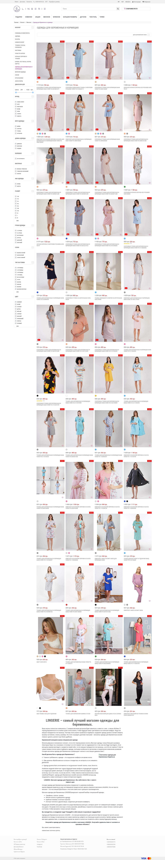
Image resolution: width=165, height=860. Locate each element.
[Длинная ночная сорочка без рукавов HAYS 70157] (138, 61)
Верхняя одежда (20, 72)
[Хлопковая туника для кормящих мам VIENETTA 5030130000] (109, 61)
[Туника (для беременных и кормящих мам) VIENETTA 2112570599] (79, 374)
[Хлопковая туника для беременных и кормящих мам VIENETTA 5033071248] (109, 165)
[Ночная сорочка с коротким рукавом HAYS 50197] (50, 217)
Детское (83, 17)
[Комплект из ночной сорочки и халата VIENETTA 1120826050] (138, 480)
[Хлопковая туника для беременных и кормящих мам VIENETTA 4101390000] (109, 217)
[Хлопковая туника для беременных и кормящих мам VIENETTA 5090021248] (50, 165)
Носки (17, 75)
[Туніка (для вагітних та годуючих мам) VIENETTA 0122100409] (138, 532)
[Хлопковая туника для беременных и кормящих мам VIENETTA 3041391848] (50, 323)
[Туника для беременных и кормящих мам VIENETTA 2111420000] (138, 323)
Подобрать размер (54, 1)
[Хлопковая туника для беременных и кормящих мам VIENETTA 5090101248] (138, 112)
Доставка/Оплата (18, 847)
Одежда (17, 36)
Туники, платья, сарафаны (20, 46)
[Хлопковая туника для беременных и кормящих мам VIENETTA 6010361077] (50, 61)
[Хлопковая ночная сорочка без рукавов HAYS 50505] (138, 165)
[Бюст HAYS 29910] (50, 635)
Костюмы (18, 50)
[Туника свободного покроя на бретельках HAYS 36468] (109, 271)
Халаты (17, 39)
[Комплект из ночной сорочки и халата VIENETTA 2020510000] (79, 480)
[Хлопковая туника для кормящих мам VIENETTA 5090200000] (109, 112)
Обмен (16, 1)
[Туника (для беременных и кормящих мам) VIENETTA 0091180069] (79, 583)
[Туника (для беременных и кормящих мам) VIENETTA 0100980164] (50, 583)
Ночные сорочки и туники (21, 57)
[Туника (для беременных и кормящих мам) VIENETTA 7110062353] (138, 635)
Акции (37, 17)
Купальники (19, 78)
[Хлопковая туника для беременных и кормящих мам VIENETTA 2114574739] (50, 374)
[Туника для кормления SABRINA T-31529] (79, 687)
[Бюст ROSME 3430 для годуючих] (50, 687)
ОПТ (46, 1)
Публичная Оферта (19, 851)
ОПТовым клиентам (19, 844)
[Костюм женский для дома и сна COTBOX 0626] (109, 687)
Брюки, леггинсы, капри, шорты (23, 62)
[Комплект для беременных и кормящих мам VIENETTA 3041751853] (138, 271)
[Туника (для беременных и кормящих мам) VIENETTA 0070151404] (109, 583)
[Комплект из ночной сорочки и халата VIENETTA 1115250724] (109, 480)
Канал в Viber (40, 842)
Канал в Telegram (42, 839)
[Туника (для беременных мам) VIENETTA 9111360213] (79, 635)
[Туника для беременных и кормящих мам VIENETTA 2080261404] (79, 428)
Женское (46, 17)
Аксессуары (19, 81)
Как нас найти (18, 842)
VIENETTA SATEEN (20, 53)
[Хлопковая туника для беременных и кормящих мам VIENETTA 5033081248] (79, 165)
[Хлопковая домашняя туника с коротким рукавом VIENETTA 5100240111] (79, 61)
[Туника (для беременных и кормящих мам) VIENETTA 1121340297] (50, 532)
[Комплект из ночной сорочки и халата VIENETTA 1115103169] (138, 428)
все (18, 220)
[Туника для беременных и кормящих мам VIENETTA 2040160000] (50, 480)
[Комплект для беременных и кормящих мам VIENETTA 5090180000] (79, 112)
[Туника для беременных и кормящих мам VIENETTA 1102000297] (109, 428)
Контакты (29, 1)
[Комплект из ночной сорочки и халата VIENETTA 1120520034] (79, 532)
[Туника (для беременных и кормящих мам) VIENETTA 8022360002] (109, 635)
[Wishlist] (62, 78)
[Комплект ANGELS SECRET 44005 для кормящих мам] (109, 532)
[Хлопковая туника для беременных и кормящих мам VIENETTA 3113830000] (138, 217)
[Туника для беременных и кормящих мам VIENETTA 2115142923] (50, 428)
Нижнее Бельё (19, 42)
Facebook (39, 847)
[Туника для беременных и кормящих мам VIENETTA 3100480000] (50, 271)
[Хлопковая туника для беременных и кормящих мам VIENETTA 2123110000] (79, 323)
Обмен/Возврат (18, 849)
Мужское (56, 17)
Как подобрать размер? (20, 839)
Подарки (18, 17)
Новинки (28, 17)
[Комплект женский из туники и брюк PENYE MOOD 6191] (138, 687)
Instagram (39, 844)
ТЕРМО (102, 17)
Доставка (22, 1)
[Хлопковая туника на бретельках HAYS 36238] (79, 271)
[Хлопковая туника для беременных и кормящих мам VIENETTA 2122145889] (109, 374)
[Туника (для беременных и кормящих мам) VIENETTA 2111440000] (138, 374)
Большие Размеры (70, 17)
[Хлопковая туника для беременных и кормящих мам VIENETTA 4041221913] (79, 217)
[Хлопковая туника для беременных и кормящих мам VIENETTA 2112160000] (109, 323)
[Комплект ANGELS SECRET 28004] (138, 583)
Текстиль (93, 17)
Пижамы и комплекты (22, 33)
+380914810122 (39, 1)
